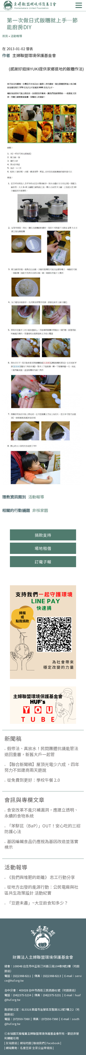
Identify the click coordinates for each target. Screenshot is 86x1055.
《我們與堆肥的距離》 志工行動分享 (41, 877)
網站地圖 (25, 1043)
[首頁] (29, 5)
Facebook (53, 1043)
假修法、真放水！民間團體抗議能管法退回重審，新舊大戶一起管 (41, 751)
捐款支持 (43, 535)
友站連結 (11, 1043)
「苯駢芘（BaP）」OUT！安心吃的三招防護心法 (42, 828)
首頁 (5, 36)
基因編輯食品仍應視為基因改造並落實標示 (41, 844)
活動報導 (16, 36)
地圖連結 (69, 990)
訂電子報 (43, 562)
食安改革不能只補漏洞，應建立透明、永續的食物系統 (41, 813)
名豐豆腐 (26, 1048)
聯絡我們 (39, 1043)
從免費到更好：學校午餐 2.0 (33, 780)
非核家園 (40, 510)
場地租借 (43, 548)
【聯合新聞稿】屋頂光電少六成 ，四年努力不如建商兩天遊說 (41, 767)
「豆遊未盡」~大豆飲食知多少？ (37, 903)
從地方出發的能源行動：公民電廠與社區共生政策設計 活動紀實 (41, 890)
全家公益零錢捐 (42, 1048)
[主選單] (78, 5)
